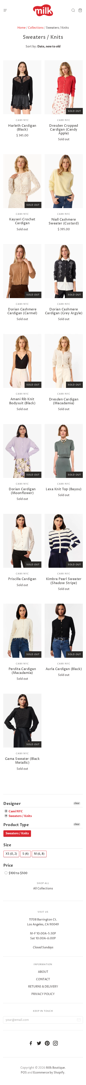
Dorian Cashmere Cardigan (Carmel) (22, 311)
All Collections (43, 888)
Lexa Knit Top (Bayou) (63, 489)
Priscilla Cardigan (22, 579)
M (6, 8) (39, 854)
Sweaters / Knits (20, 816)
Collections (36, 28)
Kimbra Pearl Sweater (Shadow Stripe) (64, 581)
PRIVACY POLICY (43, 994)
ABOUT (43, 972)
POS (24, 1073)
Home (21, 28)
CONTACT (43, 979)
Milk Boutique (55, 1068)
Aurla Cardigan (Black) (64, 669)
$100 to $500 (17, 873)
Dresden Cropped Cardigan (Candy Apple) (63, 130)
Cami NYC (22, 120)
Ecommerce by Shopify (48, 1073)
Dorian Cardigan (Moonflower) (22, 491)
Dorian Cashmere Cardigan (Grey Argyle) (64, 311)
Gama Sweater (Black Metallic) (22, 761)
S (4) (25, 854)
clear (77, 803)
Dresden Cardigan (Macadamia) (64, 401)
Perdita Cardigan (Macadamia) (22, 671)
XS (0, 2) (11, 854)
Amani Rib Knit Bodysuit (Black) (22, 401)
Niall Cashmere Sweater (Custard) (64, 221)
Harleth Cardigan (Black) (22, 128)
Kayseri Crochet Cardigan (22, 221)
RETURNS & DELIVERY (43, 987)
